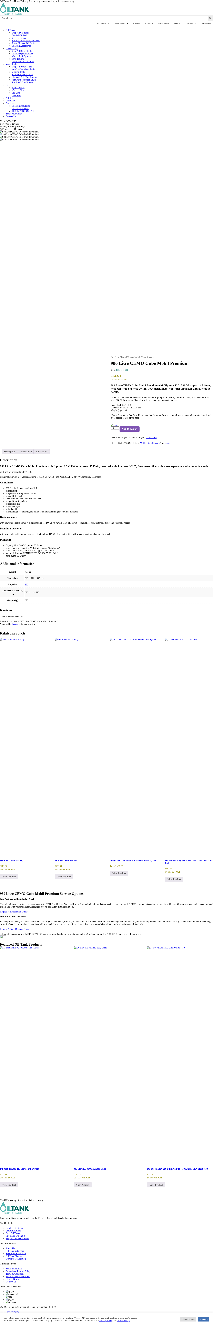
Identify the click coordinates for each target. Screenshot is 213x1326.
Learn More (151, 437)
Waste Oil (149, 23)
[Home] (14, 14)
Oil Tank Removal (20, 108)
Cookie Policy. (123, 1320)
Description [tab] (9, 451)
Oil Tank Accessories (21, 46)
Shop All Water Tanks (22, 66)
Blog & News (12, 1279)
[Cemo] (114, 425)
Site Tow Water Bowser (22, 82)
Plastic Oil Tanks (13, 1230)
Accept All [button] (203, 1319)
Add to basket (129, 429)
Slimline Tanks (18, 72)
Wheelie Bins (18, 90)
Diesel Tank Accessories (23, 61)
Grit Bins (16, 93)
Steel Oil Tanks (19, 38)
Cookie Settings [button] (188, 1319)
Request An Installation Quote (14, 911)
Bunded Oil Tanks (20, 35)
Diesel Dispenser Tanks (22, 53)
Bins (176, 23)
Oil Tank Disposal (14, 1256)
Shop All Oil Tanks (20, 32)
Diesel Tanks (119, 23)
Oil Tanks (101, 23)
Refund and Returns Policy (18, 1271)
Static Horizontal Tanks (22, 74)
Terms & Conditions (15, 1274)
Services (189, 23)
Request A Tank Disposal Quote (14, 929)
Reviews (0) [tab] (41, 451)
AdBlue (136, 23)
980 (26, 584)
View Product (9, 876)
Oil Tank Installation (21, 106)
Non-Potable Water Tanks (23, 69)
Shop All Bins (18, 87)
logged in (16, 624)
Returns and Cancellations (18, 1276)
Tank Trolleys (18, 59)
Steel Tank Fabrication (16, 1253)
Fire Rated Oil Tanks (15, 1236)
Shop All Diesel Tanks (22, 51)
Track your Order (14, 113)
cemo (167, 443)
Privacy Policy (12, 1312)
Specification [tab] (25, 451)
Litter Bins (16, 95)
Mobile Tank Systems (21, 56)
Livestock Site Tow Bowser (24, 77)
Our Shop (115, 357)
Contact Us (206, 23)
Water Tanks (163, 23)
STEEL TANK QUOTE (23, 111)
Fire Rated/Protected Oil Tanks (26, 40)
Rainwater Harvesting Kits (24, 79)
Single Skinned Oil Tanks (23, 43)
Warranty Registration (16, 1259)
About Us (10, 1248)
